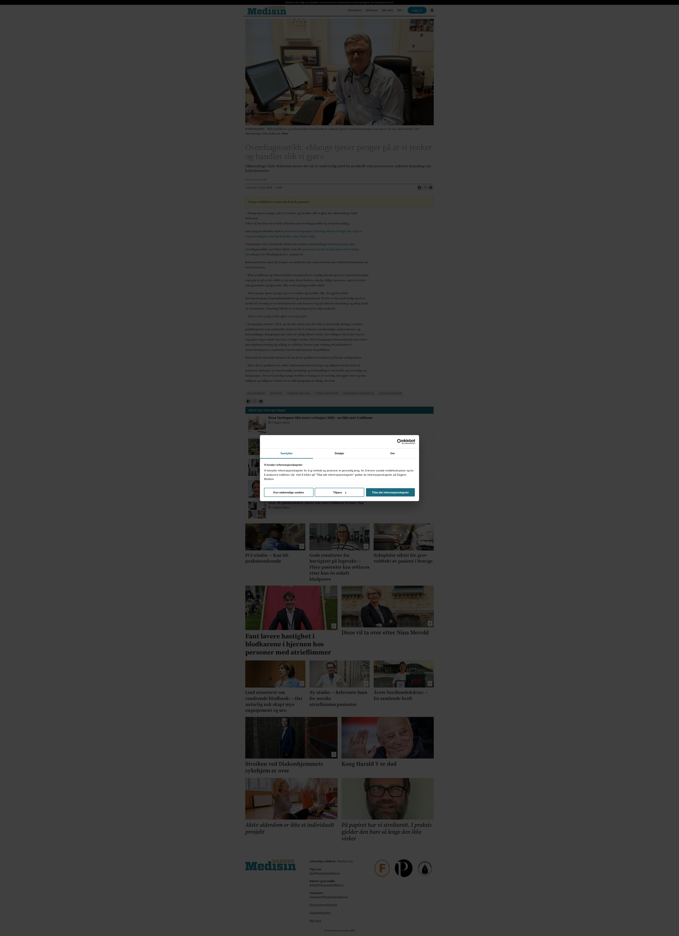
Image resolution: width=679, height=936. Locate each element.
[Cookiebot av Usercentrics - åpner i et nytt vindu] (399, 441)
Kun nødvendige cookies (288, 492)
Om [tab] (392, 453)
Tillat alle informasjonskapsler (390, 492)
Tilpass (337, 492)
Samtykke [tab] (286, 453)
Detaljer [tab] (339, 453)
